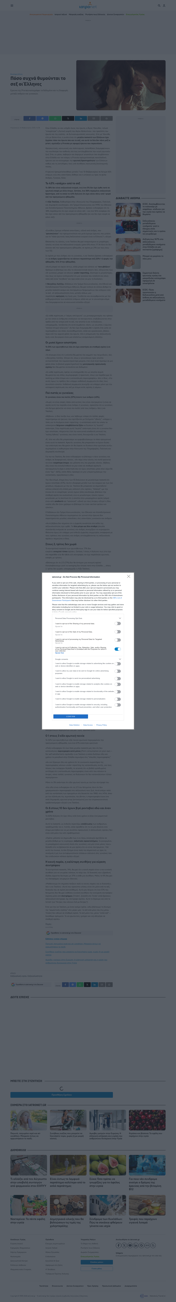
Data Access (88, 725)
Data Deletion (74, 725)
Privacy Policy (101, 725)
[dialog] (88, 651)
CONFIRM (70, 716)
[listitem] (88, 618)
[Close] (129, 577)
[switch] (118, 623)
